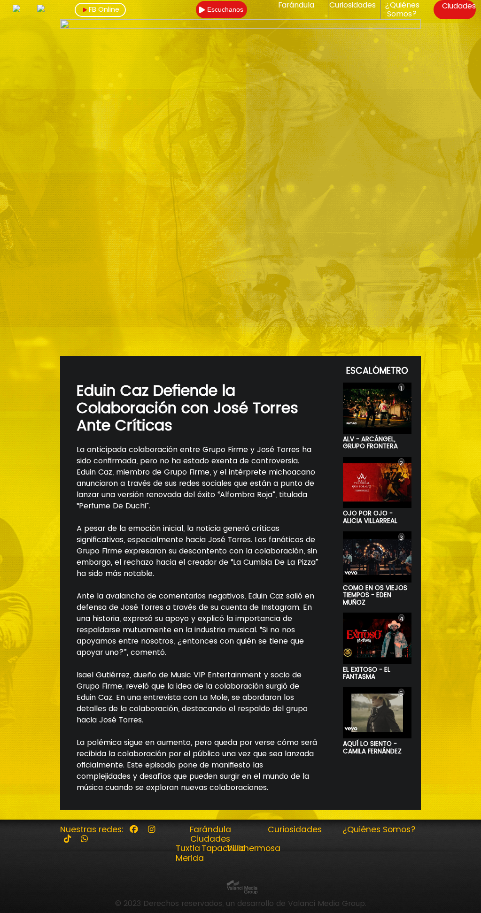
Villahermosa (253, 848)
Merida (190, 858)
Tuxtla (188, 848)
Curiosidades (352, 5)
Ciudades (459, 6)
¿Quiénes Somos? (402, 9)
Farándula (296, 5)
